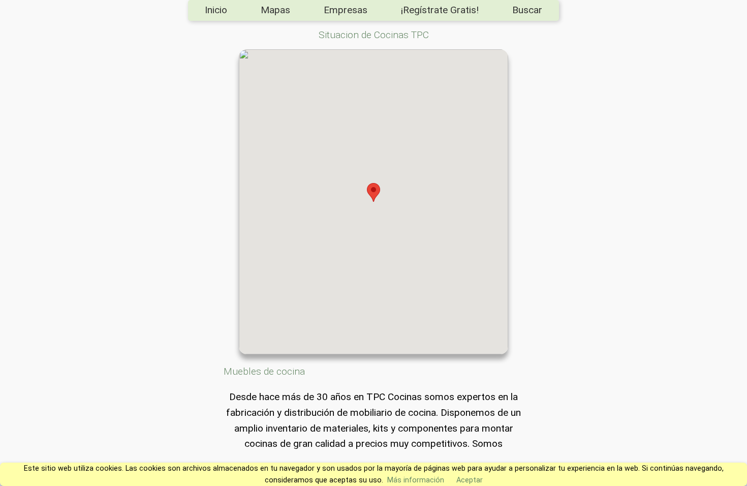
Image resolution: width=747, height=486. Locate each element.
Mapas (275, 10)
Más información (415, 480)
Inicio (216, 10)
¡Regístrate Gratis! (440, 10)
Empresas (345, 10)
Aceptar (469, 480)
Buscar (527, 10)
